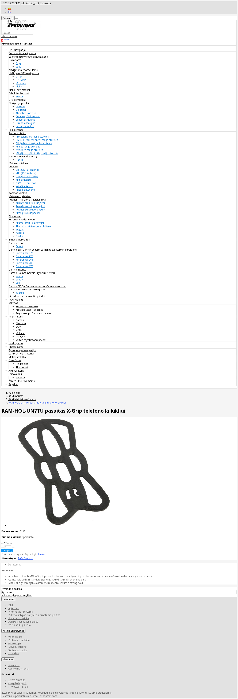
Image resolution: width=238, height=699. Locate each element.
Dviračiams (15, 60)
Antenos (13, 166)
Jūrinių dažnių (23, 179)
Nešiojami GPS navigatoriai (24, 73)
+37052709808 (16, 680)
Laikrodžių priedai (35, 296)
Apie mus (7, 592)
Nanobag (21, 377)
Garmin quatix (37, 289)
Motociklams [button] (16, 346)
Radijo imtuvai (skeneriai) (23, 156)
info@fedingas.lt (30, 3)
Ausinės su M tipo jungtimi (30, 209)
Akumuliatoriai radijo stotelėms (33, 226)
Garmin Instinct (17, 269)
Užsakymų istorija (18, 668)
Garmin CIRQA (17, 286)
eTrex (19, 76)
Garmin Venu (47, 273)
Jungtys (20, 229)
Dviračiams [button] (15, 360)
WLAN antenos (24, 186)
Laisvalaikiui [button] (15, 374)
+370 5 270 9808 (10, 3)
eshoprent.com (48, 696)
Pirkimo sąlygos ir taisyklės (16, 595)
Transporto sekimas (27, 306)
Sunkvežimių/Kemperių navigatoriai (28, 56)
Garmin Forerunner (67, 249)
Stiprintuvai (15, 216)
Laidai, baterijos (25, 126)
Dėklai (19, 236)
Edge (18, 63)
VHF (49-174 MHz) (26, 173)
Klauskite (42, 554)
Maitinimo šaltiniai (19, 163)
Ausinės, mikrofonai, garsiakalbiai (27, 199)
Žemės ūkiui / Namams (22, 381)
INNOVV (20, 336)
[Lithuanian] (9, 9)
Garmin (20, 320)
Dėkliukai (21, 109)
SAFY (18, 326)
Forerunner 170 (24, 266)
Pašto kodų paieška (19, 625)
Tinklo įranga (16, 343)
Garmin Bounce (18, 273)
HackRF (20, 159)
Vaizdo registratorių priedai (31, 340)
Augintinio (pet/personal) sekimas (34, 313)
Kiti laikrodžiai (17, 296)
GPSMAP (21, 80)
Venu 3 (19, 282)
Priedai (19, 96)
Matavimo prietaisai (20, 196)
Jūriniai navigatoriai (19, 89)
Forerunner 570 (24, 253)
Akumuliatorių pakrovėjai (30, 222)
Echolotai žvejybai (19, 93)
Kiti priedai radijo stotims (23, 219)
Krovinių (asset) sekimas (29, 309)
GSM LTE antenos (26, 183)
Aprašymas (15, 564)
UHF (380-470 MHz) (27, 176)
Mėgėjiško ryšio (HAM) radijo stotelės (37, 153)
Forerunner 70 (24, 263)
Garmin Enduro (31, 249)
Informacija (8, 599)
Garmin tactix (48, 249)
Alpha (19, 86)
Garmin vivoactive (36, 286)
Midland (20, 333)
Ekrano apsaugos (25, 123)
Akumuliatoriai (17, 370)
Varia (18, 66)
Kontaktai (45, 3)
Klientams (8, 659)
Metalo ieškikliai (17, 357)
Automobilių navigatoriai (22, 53)
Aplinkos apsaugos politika (23, 621)
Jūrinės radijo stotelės (28, 146)
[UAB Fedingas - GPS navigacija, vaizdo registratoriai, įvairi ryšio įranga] (21, 29)
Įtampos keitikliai (18, 193)
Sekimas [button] (13, 303)
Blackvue (21, 323)
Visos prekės (15, 636)
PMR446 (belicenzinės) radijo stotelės (37, 140)
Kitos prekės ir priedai (28, 212)
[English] (9, 12)
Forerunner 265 (24, 259)
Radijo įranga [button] (16, 129)
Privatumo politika (11, 588)
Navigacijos (29, 350)
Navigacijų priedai (19, 103)
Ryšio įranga (16, 350)
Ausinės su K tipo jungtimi (30, 203)
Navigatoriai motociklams (23, 70)
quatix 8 (20, 292)
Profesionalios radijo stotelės (32, 136)
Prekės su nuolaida (19, 640)
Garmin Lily (33, 273)
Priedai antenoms (26, 189)
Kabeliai (20, 232)
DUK (11, 605)
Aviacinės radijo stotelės (29, 149)
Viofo (19, 330)
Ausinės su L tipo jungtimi (30, 206)
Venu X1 (20, 279)
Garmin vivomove (56, 286)
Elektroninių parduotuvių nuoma (19, 696)
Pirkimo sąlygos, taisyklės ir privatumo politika (34, 615)
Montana (21, 83)
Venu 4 (19, 276)
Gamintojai (14, 643)
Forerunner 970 (24, 256)
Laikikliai (20, 106)
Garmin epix (16, 249)
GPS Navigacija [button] (17, 49)
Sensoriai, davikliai (26, 119)
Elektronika (22, 363)
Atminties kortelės (26, 113)
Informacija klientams (20, 611)
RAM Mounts (16, 299)
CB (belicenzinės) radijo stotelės (34, 143)
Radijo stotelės (17, 133)
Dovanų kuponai (17, 646)
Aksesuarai (22, 367)
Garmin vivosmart (19, 289)
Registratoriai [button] (16, 316)
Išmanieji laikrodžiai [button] (19, 239)
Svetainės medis (17, 650)
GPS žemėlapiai (17, 99)
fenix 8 (19, 246)
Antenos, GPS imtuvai (28, 116)
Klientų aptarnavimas (13, 631)
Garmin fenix (16, 243)
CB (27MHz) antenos (27, 169)
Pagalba (13, 384)
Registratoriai (26, 353)
